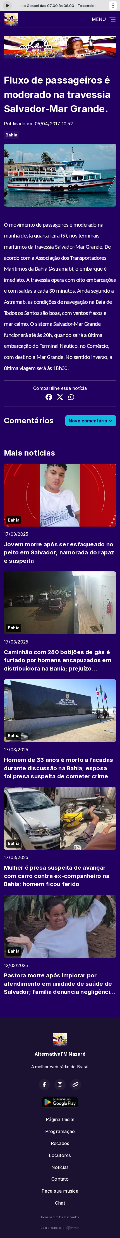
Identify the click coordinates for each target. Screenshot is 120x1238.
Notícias (60, 1167)
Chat (60, 1203)
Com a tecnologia (52, 1227)
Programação (60, 1131)
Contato (60, 1179)
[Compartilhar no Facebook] (48, 398)
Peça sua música (60, 1191)
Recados (60, 1143)
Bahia (11, 135)
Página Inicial (60, 1119)
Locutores (60, 1155)
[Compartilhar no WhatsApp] (71, 398)
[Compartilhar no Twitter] (60, 398)
